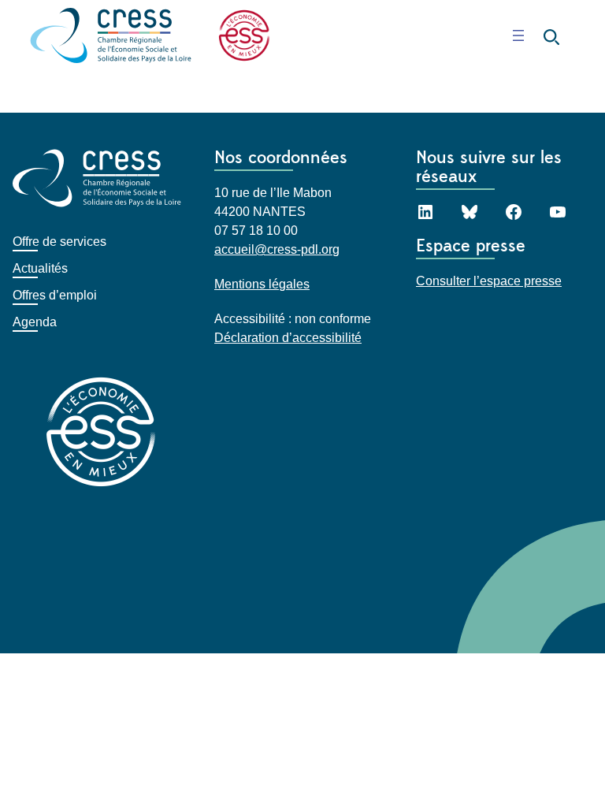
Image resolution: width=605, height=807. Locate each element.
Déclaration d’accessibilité (288, 337)
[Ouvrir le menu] (518, 35)
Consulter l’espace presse (489, 281)
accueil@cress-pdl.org (277, 249)
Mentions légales (262, 284)
